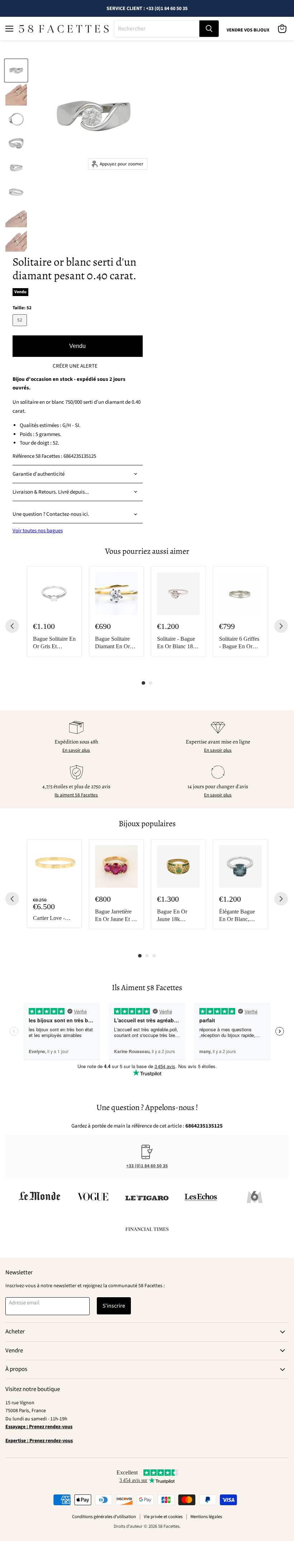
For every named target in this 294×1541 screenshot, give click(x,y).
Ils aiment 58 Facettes (76, 795)
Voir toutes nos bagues (38, 530)
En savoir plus (76, 750)
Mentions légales (206, 1516)
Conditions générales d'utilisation (104, 1516)
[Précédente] (12, 626)
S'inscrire (114, 1306)
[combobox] (156, 28)
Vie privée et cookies (163, 1516)
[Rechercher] (209, 28)
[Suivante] (281, 626)
